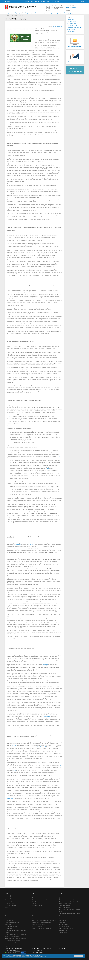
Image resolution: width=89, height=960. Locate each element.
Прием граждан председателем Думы (41, 928)
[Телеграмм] (58, 1)
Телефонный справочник (42, 1)
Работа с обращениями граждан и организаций (44, 920)
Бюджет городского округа (12, 922)
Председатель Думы (37, 898)
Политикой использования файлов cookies (38, 956)
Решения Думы (9, 924)
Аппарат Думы (35, 903)
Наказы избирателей (64, 905)
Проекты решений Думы (11, 926)
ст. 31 (40, 762)
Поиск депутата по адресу (38, 924)
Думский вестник (71, 23)
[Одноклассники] (53, 1)
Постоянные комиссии (38, 905)
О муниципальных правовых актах (14, 942)
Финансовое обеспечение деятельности (15, 938)
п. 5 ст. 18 (58, 456)
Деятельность (39, 13)
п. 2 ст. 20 (14, 745)
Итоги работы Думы (10, 918)
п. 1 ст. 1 (47, 468)
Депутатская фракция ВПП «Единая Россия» (70, 901)
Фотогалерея (70, 19)
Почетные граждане (10, 903)
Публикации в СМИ (72, 25)
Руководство (35, 896)
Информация (28, 1)
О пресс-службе (71, 31)
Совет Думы (35, 901)
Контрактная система (10, 944)
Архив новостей (71, 29)
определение (10, 798)
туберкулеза (31, 544)
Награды (7, 907)
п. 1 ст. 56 (38, 747)
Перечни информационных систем (14, 946)
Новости (21, 15)
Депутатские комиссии (64, 907)
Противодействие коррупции (12, 940)
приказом (45, 664)
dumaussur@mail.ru (71, 7)
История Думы (8, 898)
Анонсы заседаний (72, 21)
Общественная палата (10, 905)
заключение (47, 716)
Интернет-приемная (37, 926)
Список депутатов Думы (65, 896)
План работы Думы (10, 920)
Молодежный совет (10, 901)
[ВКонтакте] (56, 1)
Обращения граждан (53, 13)
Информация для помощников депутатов (69, 913)
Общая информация (10, 896)
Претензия (10, 416)
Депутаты (28, 13)
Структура (18, 13)
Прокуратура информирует (74, 27)
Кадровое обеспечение (11, 900)
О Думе (8, 13)
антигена (18, 544)
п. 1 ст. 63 (43, 747)
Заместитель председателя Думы (40, 900)
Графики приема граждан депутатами (68, 898)
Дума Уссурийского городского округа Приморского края (22, 7)
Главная (7, 15)
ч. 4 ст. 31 (38, 770)
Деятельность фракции (65, 903)
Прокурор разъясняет (57, 26)
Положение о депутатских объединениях (69, 900)
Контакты (78, 13)
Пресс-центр (67, 13)
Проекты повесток (9, 928)
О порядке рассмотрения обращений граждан (44, 918)
